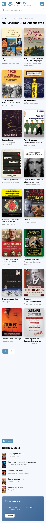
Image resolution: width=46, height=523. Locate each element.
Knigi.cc (7, 18)
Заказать (9, 515)
